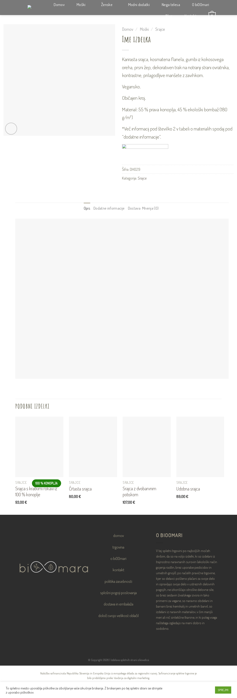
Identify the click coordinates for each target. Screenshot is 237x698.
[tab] (87, 208)
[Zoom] (11, 129)
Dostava (134, 208)
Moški (81, 4)
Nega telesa (171, 4)
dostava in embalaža (118, 603)
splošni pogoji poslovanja (118, 592)
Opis (87, 208)
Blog (168, 15)
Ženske (106, 4)
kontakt (118, 569)
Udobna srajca (188, 489)
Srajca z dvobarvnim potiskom (139, 491)
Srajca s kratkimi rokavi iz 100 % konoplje (36, 491)
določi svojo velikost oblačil (118, 615)
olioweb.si (143, 660)
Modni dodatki (139, 4)
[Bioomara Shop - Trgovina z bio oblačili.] (26, 7)
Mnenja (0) (150, 208)
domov (118, 535)
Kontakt (190, 15)
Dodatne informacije (109, 208)
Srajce (160, 29)
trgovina (118, 546)
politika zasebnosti (118, 581)
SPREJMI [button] (223, 690)
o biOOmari (118, 558)
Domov (59, 4)
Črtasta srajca (80, 489)
